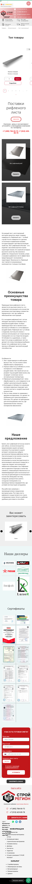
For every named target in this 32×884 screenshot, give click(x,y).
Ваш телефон (7, 751)
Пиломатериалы (12, 871)
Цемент (10, 873)
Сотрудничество (12, 832)
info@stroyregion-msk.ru (23, 14)
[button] (16, 119)
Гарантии (10, 850)
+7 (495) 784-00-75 (22, 11)
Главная (4, 28)
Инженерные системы (14, 866)
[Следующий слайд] (30, 531)
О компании (10, 853)
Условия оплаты (12, 843)
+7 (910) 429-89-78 (22, 9)
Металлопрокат (12, 28)
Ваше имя (6, 736)
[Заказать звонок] (28, 880)
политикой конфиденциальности (12, 766)
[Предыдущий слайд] (1, 531)
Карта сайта (16, 788)
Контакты (10, 848)
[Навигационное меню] (29, 3)
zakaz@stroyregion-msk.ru (24, 17)
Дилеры (9, 846)
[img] (7, 13)
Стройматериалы (13, 864)
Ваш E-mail (6, 744)
